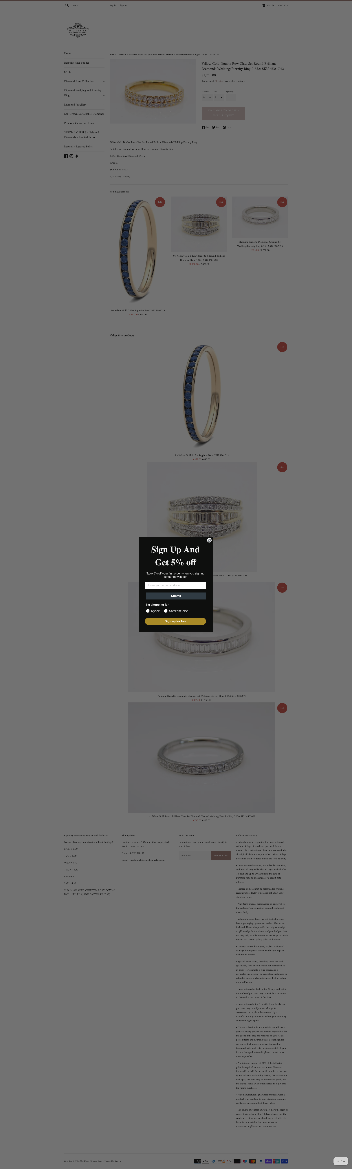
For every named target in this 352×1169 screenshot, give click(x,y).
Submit (176, 595)
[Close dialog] (209, 540)
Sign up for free (175, 621)
